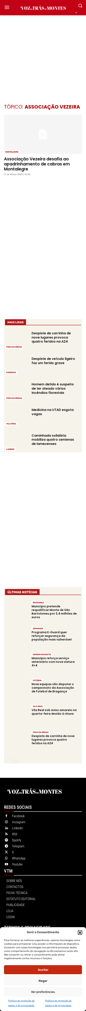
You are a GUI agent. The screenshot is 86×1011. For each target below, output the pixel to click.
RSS (14, 834)
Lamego (10, 449)
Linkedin (17, 828)
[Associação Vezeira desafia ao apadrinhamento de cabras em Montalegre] (43, 134)
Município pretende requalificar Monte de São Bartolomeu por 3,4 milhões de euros (54, 611)
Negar (43, 981)
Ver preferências (43, 992)
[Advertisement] (43, 53)
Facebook (18, 816)
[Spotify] (6, 840)
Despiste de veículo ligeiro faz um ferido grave (53, 360)
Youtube (17, 864)
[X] (6, 852)
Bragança (38, 602)
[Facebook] (6, 816)
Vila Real (11, 424)
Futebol (37, 680)
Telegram (18, 846)
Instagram (18, 822)
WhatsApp (18, 858)
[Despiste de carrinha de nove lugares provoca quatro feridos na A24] (16, 339)
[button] (80, 932)
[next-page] (13, 760)
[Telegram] (6, 846)
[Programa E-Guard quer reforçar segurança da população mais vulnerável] (16, 637)
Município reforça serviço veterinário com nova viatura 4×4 (53, 661)
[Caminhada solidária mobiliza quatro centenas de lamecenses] (16, 442)
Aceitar (43, 970)
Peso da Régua (14, 347)
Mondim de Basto (42, 654)
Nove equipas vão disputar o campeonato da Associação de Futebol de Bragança (53, 687)
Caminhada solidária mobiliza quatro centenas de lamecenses (53, 439)
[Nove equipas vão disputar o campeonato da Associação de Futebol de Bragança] (16, 689)
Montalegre (11, 152)
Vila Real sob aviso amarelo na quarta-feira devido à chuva (54, 712)
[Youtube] (6, 864)
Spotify (16, 840)
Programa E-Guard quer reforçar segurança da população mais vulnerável (52, 635)
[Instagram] (6, 822)
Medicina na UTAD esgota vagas (53, 411)
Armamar (38, 628)
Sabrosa (11, 372)
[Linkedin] (6, 828)
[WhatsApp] (6, 858)
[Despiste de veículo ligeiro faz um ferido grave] (16, 365)
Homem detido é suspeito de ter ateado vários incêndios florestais (53, 388)
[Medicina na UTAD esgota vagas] (16, 416)
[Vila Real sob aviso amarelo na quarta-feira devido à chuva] (16, 715)
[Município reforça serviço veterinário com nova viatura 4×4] (16, 663)
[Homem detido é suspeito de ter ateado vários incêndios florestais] (16, 391)
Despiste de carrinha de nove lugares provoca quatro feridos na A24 (51, 337)
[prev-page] (7, 760)
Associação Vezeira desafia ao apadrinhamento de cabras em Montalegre (37, 164)
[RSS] (6, 834)
